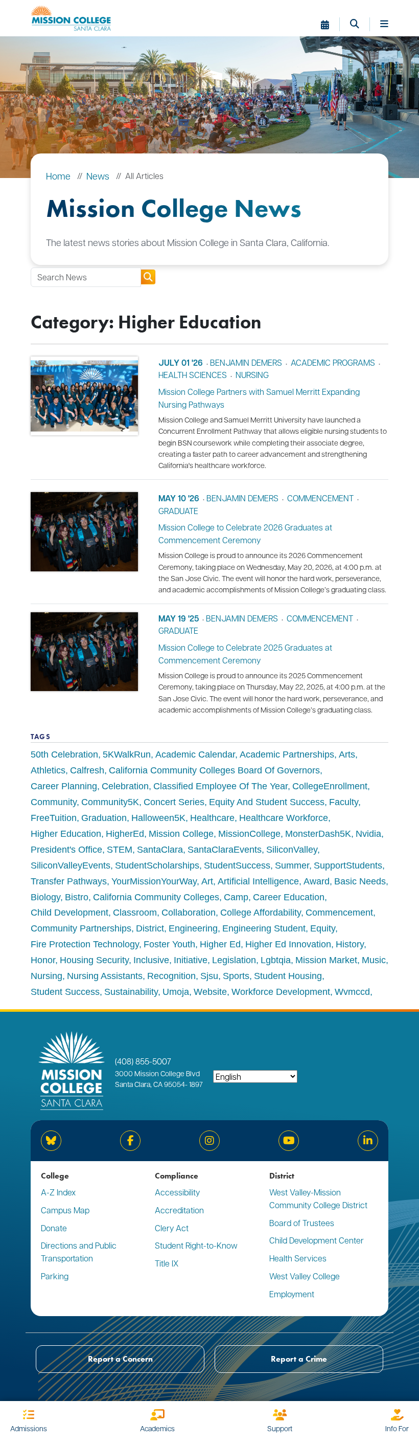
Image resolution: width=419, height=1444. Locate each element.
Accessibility (177, 1192)
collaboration (188, 912)
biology (45, 897)
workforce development (280, 992)
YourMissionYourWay (154, 881)
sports (236, 976)
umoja (175, 992)
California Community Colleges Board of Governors (214, 770)
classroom (135, 912)
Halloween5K (158, 818)
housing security (94, 960)
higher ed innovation (288, 944)
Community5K (110, 802)
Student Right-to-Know (196, 1245)
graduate (178, 510)
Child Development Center (316, 1240)
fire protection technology (85, 944)
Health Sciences (192, 374)
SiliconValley (291, 850)
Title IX (166, 1263)
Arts (347, 754)
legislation (234, 960)
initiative (190, 960)
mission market (326, 960)
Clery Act (172, 1228)
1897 (195, 1083)
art (207, 881)
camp (236, 897)
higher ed (220, 944)
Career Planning (64, 786)
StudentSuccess (237, 865)
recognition (171, 976)
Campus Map (65, 1210)
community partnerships (81, 928)
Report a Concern (120, 1359)
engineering (193, 928)
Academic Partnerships (287, 754)
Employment (291, 1294)
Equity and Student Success (266, 802)
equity (322, 928)
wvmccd (352, 992)
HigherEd (125, 834)
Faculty (343, 802)
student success (65, 992)
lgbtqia (276, 960)
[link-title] (84, 413)
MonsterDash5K (318, 834)
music (374, 960)
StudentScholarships (157, 865)
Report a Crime (299, 1359)
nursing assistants (105, 976)
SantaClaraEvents (225, 850)
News (97, 176)
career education (288, 897)
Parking (54, 1276)
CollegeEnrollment (329, 786)
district (150, 928)
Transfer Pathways (69, 881)
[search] (148, 277)
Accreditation (179, 1210)
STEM (119, 850)
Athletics (48, 770)
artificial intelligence (258, 881)
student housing (288, 976)
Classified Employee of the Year (220, 786)
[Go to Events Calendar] (330, 24)
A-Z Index (58, 1192)
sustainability (131, 992)
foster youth (169, 944)
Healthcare (212, 818)
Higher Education (66, 834)
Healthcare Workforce (283, 818)
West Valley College (304, 1276)
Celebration (125, 786)
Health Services (298, 1258)
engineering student (264, 928)
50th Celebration (64, 754)
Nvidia (368, 834)
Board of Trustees (301, 1222)
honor (43, 960)
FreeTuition (54, 818)
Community (54, 802)
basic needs (360, 881)
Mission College (181, 834)
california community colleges (156, 897)
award (317, 881)
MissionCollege (249, 834)
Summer (292, 865)
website (210, 992)
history (350, 944)
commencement (320, 498)
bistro (76, 897)
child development (69, 912)
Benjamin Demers (246, 362)
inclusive (151, 960)
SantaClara (160, 850)
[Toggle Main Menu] (384, 24)
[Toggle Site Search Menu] (360, 24)
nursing (46, 976)
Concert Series (174, 802)
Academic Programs (333, 362)
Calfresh (87, 770)
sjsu (209, 976)
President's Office (66, 850)
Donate (54, 1228)
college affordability (260, 912)
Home (58, 176)
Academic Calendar (195, 754)
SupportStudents (348, 865)
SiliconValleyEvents (70, 865)
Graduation (104, 818)
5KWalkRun (127, 754)
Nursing (252, 374)
